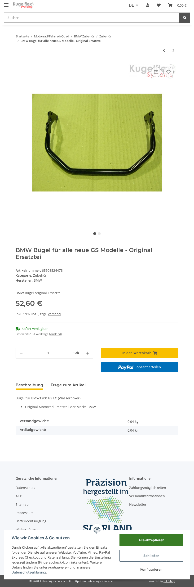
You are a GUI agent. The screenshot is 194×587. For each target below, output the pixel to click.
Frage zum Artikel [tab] (68, 385)
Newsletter (137, 504)
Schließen (151, 556)
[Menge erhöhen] (88, 353)
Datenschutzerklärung (29, 572)
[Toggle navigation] (6, 3)
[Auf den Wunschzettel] (168, 72)
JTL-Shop (169, 581)
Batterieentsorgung (31, 521)
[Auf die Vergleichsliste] (156, 72)
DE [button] (131, 5)
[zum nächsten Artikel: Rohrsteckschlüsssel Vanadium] (173, 50)
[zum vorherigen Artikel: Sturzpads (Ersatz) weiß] (164, 50)
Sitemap (22, 504)
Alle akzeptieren (151, 540)
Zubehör (40, 275)
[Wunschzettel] (158, 5)
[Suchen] (184, 18)
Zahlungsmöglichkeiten (147, 487)
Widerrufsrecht (28, 529)
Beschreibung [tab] (29, 385)
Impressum (25, 512)
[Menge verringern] (21, 353)
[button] (147, 5)
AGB (19, 496)
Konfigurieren (151, 569)
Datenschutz (25, 487)
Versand (54, 314)
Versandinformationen (147, 496)
